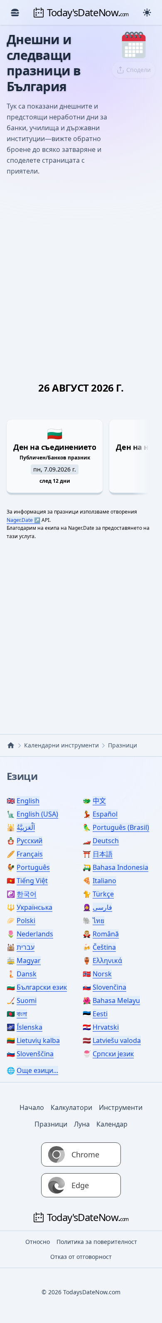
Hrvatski (106, 1027)
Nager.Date (20, 520)
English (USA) (37, 814)
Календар (112, 1124)
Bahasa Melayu (116, 1000)
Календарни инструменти (61, 745)
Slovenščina (35, 1053)
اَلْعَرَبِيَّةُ (26, 827)
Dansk (27, 973)
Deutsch (106, 840)
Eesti (100, 1013)
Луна (82, 1124)
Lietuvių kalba (38, 1040)
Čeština (104, 947)
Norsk (102, 973)
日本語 (103, 854)
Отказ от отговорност (81, 1257)
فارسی (102, 907)
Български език (42, 987)
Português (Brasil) (121, 827)
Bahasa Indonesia (120, 867)
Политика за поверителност (96, 1242)
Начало (32, 1107)
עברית (25, 947)
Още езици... (37, 1070)
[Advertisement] (81, 268)
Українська (34, 907)
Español (105, 814)
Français (30, 854)
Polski (26, 920)
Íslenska (29, 1027)
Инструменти (120, 1107)
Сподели (138, 70)
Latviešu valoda (117, 1040)
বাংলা (22, 1013)
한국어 (27, 894)
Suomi (27, 1000)
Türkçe (103, 894)
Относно (37, 1242)
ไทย (98, 920)
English (28, 800)
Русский (29, 840)
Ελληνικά (107, 960)
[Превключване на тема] (147, 12)
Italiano (104, 880)
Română (106, 933)
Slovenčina (109, 987)
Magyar (29, 960)
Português (33, 867)
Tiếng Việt (32, 880)
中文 (99, 800)
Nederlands (35, 933)
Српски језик (113, 1053)
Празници (50, 1124)
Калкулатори (71, 1107)
